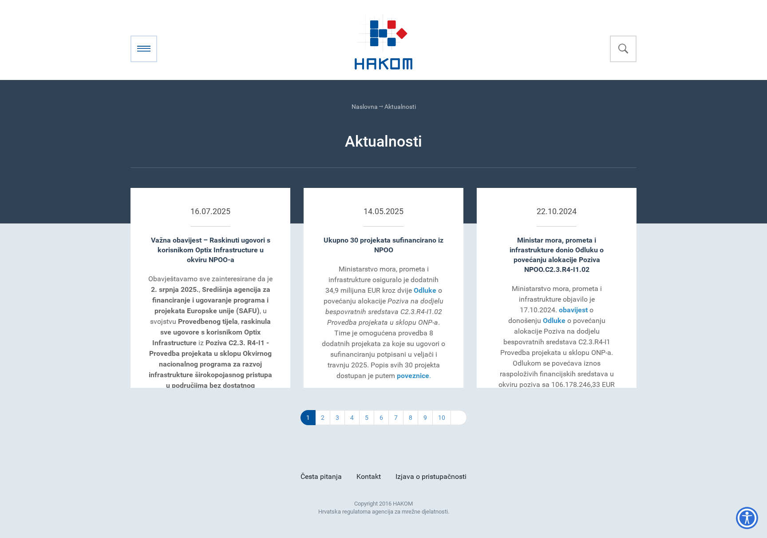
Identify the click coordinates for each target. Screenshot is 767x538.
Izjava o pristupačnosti (431, 476)
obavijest (573, 310)
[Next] (459, 417)
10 (441, 417)
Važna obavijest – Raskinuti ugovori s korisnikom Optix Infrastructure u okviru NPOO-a (210, 250)
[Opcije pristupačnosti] (747, 518)
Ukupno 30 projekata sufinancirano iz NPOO (383, 245)
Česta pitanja (321, 476)
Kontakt (368, 476)
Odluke (425, 290)
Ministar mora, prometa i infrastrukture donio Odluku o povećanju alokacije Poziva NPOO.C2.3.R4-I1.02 (557, 255)
